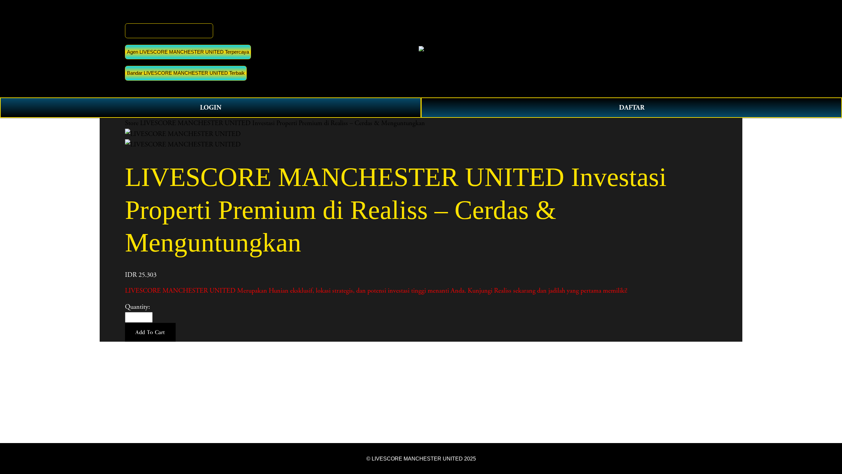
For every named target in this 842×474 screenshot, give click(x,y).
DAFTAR (631, 108)
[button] (150, 332)
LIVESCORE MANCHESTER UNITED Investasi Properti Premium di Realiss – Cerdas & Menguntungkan (282, 123)
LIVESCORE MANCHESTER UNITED (169, 30)
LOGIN (210, 108)
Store (131, 123)
